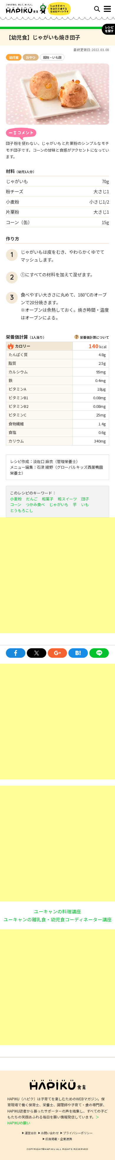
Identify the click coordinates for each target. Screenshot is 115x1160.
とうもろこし (21, 510)
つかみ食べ (35, 504)
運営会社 (31, 1133)
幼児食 (13, 57)
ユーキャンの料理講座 (57, 911)
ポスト (36, 653)
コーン (15, 504)
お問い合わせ (50, 1133)
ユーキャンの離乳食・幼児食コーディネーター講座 (58, 919)
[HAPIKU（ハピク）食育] (32, 8)
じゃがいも (58, 504)
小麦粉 (16, 499)
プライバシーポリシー (78, 1133)
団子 (85, 499)
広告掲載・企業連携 (58, 1139)
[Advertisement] (57, 575)
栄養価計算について (94, 337)
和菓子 (47, 499)
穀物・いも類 (52, 57)
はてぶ (78, 653)
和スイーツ (67, 499)
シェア (15, 653)
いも (85, 504)
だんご (31, 499)
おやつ (30, 57)
